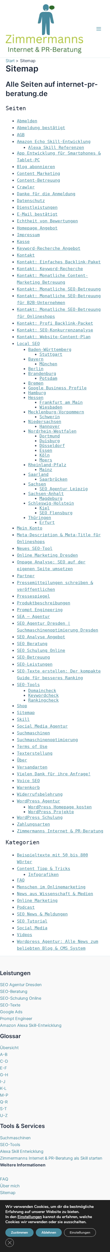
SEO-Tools (28, 684)
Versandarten (32, 767)
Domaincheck (42, 690)
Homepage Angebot (37, 227)
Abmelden (27, 120)
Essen (45, 450)
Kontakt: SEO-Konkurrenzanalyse (55, 329)
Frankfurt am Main (61, 402)
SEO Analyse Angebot (41, 636)
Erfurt (47, 522)
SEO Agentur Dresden (21, 984)
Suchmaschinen (33, 732)
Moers (45, 459)
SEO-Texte (10, 1005)
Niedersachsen (44, 421)
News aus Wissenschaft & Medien (55, 893)
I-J (2, 1081)
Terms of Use (32, 746)
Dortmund (49, 435)
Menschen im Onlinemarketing (51, 886)
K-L (3, 1088)
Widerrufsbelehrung (40, 794)
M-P (4, 1095)
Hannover (49, 426)
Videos (24, 934)
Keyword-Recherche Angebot (48, 248)
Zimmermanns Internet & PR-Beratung (60, 830)
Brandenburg (42, 373)
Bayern (35, 359)
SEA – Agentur (33, 616)
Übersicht (9, 1047)
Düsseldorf (52, 445)
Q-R (4, 1102)
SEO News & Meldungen (42, 914)
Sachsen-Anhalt (46, 493)
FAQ (21, 880)
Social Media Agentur (42, 726)
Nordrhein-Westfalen (52, 431)
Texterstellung (34, 753)
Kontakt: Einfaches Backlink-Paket (59, 261)
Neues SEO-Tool (34, 548)
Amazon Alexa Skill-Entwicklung (30, 1025)
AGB (21, 134)
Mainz (45, 469)
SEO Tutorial (32, 921)
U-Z (4, 1115)
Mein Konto (29, 528)
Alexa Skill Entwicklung (21, 1151)
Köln (44, 455)
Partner (26, 575)
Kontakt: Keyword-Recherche (50, 268)
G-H (4, 1074)
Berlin (35, 368)
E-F (3, 1068)
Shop (22, 705)
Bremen (35, 383)
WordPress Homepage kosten (60, 806)
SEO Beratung (32, 643)
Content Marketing (38, 173)
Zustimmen (19, 1232)
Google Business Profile (57, 387)
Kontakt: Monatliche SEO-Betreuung (59, 289)
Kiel (44, 507)
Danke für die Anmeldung (46, 193)
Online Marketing (37, 900)
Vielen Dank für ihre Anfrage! (54, 773)
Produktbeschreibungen (43, 602)
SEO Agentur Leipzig (63, 488)
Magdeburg (50, 498)
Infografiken (43, 874)
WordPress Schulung (40, 817)
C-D (4, 1061)
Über (22, 760)
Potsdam (48, 378)
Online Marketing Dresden (47, 555)
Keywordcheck (43, 695)
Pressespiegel (33, 596)
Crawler (26, 187)
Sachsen (37, 483)
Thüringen (39, 517)
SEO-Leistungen (34, 664)
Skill (23, 719)
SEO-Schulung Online (20, 998)
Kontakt (26, 255)
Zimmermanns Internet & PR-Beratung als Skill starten (51, 1158)
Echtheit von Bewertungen (47, 220)
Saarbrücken (53, 479)
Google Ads (11, 1011)
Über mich (10, 1185)
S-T (3, 1108)
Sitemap (26, 712)
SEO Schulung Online (41, 650)
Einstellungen (29, 1217)
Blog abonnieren (36, 166)
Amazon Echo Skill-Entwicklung (54, 141)
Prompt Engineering (40, 609)
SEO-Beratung (13, 991)
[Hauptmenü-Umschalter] (98, 28)
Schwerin (49, 416)
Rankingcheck (43, 700)
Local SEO (28, 343)
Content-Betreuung (38, 180)
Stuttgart (50, 354)
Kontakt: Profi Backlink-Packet (55, 323)
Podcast (26, 907)
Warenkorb (28, 787)
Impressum (28, 234)
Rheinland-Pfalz (47, 464)
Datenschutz (31, 200)
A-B (3, 1054)
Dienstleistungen (37, 207)
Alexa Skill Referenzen (56, 147)
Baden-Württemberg (49, 349)
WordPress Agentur (38, 800)
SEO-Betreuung (33, 657)
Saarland (38, 474)
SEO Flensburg (55, 512)
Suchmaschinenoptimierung (47, 739)
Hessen (35, 397)
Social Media (32, 927)
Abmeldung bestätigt (41, 127)
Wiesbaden (50, 407)
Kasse (23, 241)
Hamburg (37, 392)
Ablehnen (48, 1232)
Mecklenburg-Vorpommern (56, 411)
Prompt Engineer (16, 1018)
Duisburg (49, 440)
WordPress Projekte (51, 811)
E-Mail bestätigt (37, 214)
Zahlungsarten (33, 824)
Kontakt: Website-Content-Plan (54, 336)
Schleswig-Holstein (51, 503)
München (48, 363)
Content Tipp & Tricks (43, 868)
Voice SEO (28, 780)
